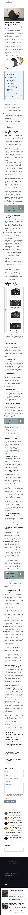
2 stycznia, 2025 (19, 830)
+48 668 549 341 (8, 879)
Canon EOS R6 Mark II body (15, 296)
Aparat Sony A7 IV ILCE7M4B (15, 319)
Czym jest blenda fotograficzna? (11, 76)
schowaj (18, 72)
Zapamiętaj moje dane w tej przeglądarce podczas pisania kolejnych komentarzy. (14, 780)
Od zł (15, 297)
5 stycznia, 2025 (19, 820)
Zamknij (26, 888)
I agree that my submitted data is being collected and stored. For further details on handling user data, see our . (14, 796)
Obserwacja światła (11, 89)
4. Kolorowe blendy (11, 84)
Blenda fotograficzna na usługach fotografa (13, 98)
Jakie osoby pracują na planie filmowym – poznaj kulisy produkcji (16, 904)
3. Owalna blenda (11, 83)
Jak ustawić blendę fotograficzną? (12, 93)
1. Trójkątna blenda (11, 80)
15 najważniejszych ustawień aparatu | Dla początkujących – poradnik (16, 891)
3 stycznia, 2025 (19, 825)
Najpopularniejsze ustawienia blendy (14, 95)
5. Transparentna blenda (12, 86)
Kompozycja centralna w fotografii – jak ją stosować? (14, 828)
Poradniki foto (7, 27)
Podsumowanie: (10, 74)
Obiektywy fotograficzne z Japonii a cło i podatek (13, 833)
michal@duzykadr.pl (8, 875)
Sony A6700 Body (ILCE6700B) (15, 307)
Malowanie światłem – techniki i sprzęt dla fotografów (15, 823)
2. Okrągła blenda (11, 81)
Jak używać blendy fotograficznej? (12, 87)
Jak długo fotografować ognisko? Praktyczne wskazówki (15, 838)
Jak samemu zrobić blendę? (11, 96)
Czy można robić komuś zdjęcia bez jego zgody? (15, 813)
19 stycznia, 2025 (19, 815)
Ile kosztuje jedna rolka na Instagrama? (14, 818)
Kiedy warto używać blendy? (11, 77)
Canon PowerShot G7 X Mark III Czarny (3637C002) (15, 330)
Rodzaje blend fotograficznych (11, 79)
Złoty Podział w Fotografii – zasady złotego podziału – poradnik (13, 738)
